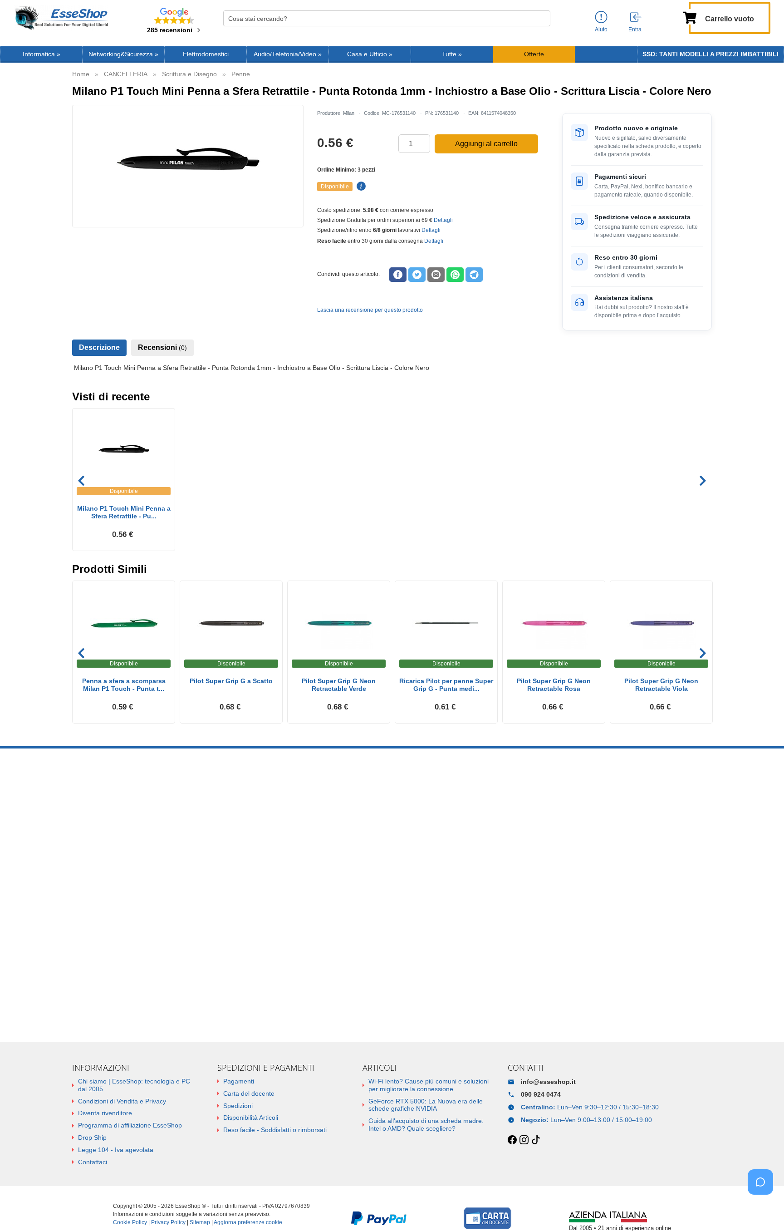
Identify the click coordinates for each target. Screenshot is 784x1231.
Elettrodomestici (206, 54)
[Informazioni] (601, 17)
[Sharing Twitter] (417, 274)
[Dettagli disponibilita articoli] (360, 186)
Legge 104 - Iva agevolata (115, 1149)
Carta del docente (248, 1093)
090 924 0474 (541, 1094)
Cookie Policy (130, 1222)
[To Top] (763, 1209)
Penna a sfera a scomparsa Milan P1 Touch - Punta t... (124, 684)
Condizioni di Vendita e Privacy (122, 1101)
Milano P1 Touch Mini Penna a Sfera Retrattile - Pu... (124, 512)
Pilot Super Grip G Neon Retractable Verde (339, 684)
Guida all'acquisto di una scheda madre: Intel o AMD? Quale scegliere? (426, 1124)
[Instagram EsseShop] (524, 1140)
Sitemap (200, 1222)
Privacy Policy (168, 1222)
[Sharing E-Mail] (436, 274)
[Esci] (636, 18)
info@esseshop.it (548, 1081)
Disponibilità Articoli (250, 1117)
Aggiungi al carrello (486, 144)
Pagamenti (238, 1081)
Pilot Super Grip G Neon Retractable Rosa (554, 684)
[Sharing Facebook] (398, 274)
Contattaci (92, 1162)
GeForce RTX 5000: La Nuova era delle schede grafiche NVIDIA (425, 1105)
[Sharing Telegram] (474, 274)
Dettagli (443, 220)
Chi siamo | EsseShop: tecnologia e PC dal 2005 (134, 1085)
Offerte (534, 54)
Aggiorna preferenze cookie (248, 1222)
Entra (635, 29)
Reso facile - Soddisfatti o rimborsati (275, 1129)
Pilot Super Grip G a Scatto (231, 680)
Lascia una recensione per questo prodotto (370, 310)
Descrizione (99, 347)
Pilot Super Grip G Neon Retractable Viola (661, 684)
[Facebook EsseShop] (512, 1140)
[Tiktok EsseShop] (535, 1140)
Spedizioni (238, 1105)
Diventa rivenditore (105, 1113)
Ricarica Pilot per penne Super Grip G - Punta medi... (446, 684)
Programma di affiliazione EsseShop (130, 1125)
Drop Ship (92, 1137)
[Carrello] (689, 17)
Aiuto (601, 29)
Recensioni (162, 347)
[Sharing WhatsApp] (455, 274)
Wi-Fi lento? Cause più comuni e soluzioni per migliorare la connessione (428, 1085)
